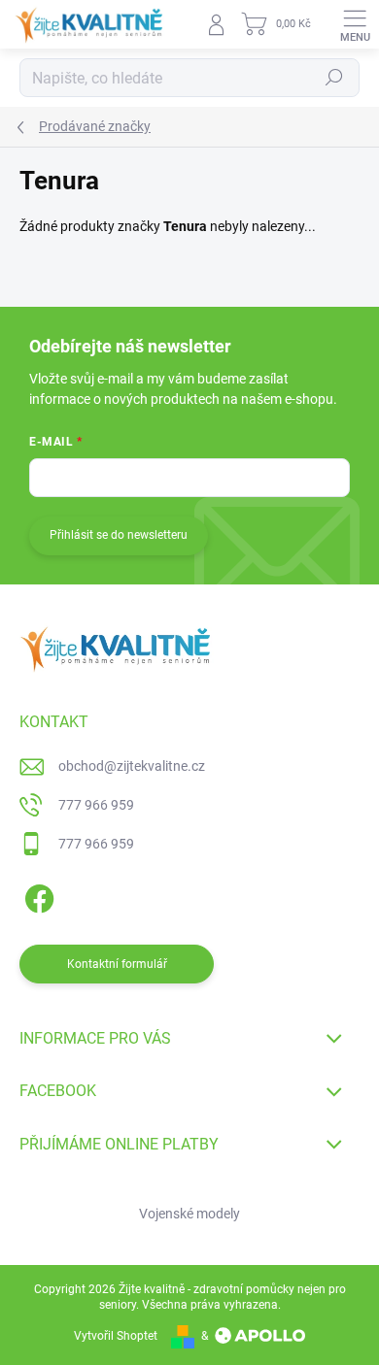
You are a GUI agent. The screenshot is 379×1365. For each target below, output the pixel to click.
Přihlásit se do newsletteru (119, 535)
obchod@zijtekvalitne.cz (131, 766)
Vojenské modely (189, 1213)
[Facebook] (36, 895)
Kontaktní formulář (117, 964)
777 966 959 (96, 805)
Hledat (334, 77)
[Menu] (354, 24)
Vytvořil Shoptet (115, 1336)
